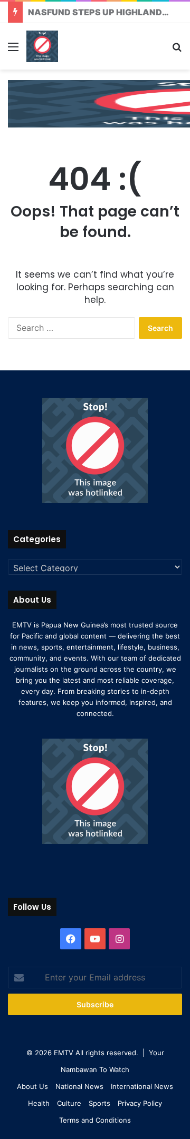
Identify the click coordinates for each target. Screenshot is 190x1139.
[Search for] (177, 50)
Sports (99, 1103)
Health (39, 1103)
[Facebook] (70, 938)
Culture (69, 1103)
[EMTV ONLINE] (42, 46)
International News (142, 1086)
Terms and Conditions (95, 1120)
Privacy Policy (140, 1103)
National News (79, 1086)
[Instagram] (119, 938)
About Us (32, 1086)
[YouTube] (95, 938)
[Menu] (13, 50)
